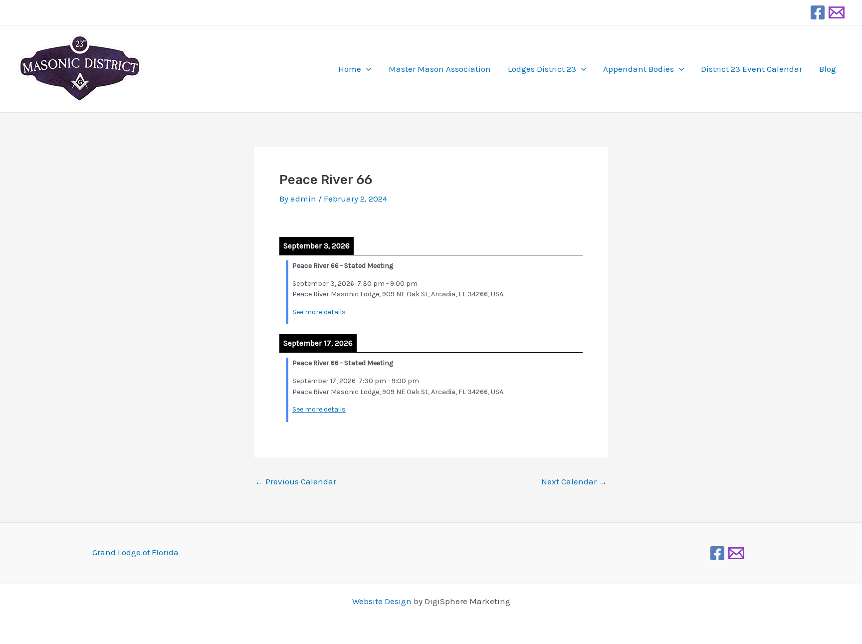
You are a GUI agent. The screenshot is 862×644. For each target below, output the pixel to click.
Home (349, 69)
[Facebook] (818, 12)
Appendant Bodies (638, 69)
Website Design (382, 601)
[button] (366, 69)
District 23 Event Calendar (751, 69)
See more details (319, 312)
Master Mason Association (440, 69)
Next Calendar (574, 481)
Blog (827, 69)
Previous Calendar (295, 481)
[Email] (837, 12)
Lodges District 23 (542, 69)
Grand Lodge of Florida (135, 552)
